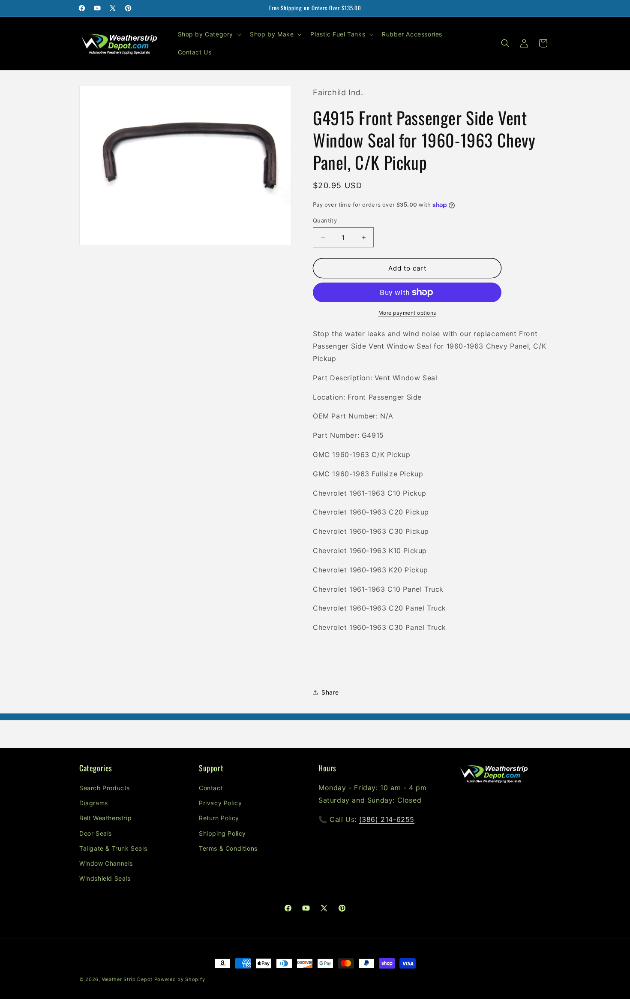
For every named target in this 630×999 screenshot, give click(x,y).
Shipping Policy (222, 833)
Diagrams (93, 802)
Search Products (104, 787)
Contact (211, 787)
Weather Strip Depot (127, 979)
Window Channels (106, 863)
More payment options (407, 313)
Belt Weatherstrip (105, 818)
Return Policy (219, 818)
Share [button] (330, 692)
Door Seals (95, 833)
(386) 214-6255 (386, 819)
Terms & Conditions (228, 848)
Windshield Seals (105, 878)
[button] (209, 34)
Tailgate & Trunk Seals (113, 848)
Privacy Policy (220, 802)
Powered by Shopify (179, 979)
